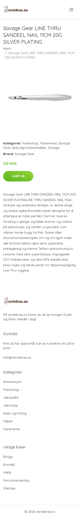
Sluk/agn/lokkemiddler (29, 148)
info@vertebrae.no (17, 357)
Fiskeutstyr (30, 143)
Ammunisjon (12, 382)
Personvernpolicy (16, 480)
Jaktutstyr (10, 405)
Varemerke (48, 143)
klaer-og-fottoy (15, 413)
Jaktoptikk (11, 397)
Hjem (7, 48)
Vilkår (7, 472)
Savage (54, 148)
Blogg (7, 457)
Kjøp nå (18, 176)
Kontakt (9, 465)
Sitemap (9, 488)
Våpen (8, 421)
